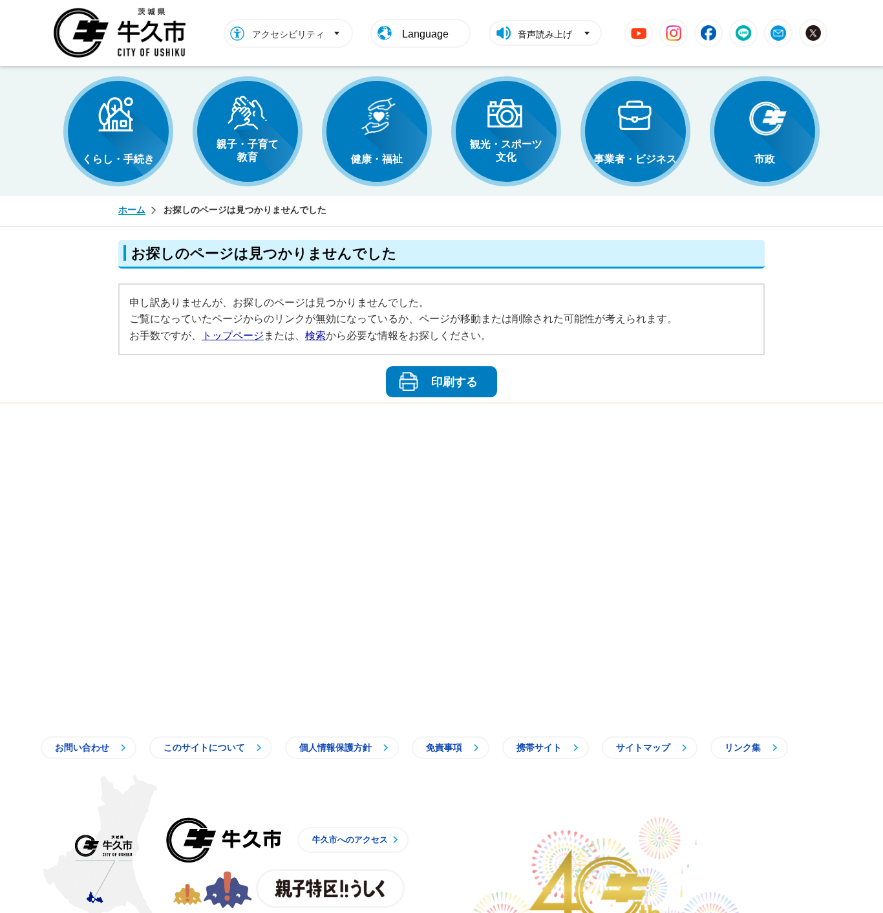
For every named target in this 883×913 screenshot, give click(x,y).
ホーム (131, 209)
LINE (743, 33)
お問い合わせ (82, 747)
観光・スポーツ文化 (506, 150)
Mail (778, 33)
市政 (764, 158)
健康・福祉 (377, 158)
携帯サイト (539, 747)
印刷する (454, 381)
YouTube (639, 33)
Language (425, 33)
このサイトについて (204, 747)
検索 (315, 335)
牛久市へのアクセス (350, 839)
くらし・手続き (118, 158)
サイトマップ (643, 747)
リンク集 (743, 747)
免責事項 (444, 747)
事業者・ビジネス (635, 158)
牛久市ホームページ (123, 33)
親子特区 (330, 888)
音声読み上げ (545, 34)
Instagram (673, 33)
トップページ (233, 335)
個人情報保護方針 (335, 747)
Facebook (708, 33)
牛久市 (223, 840)
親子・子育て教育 (248, 150)
